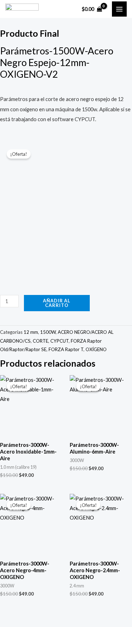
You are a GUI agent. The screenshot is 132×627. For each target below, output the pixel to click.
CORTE (40, 341)
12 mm (31, 332)
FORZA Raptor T (66, 349)
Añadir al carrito (56, 303)
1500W (48, 332)
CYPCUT (59, 341)
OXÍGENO (96, 349)
